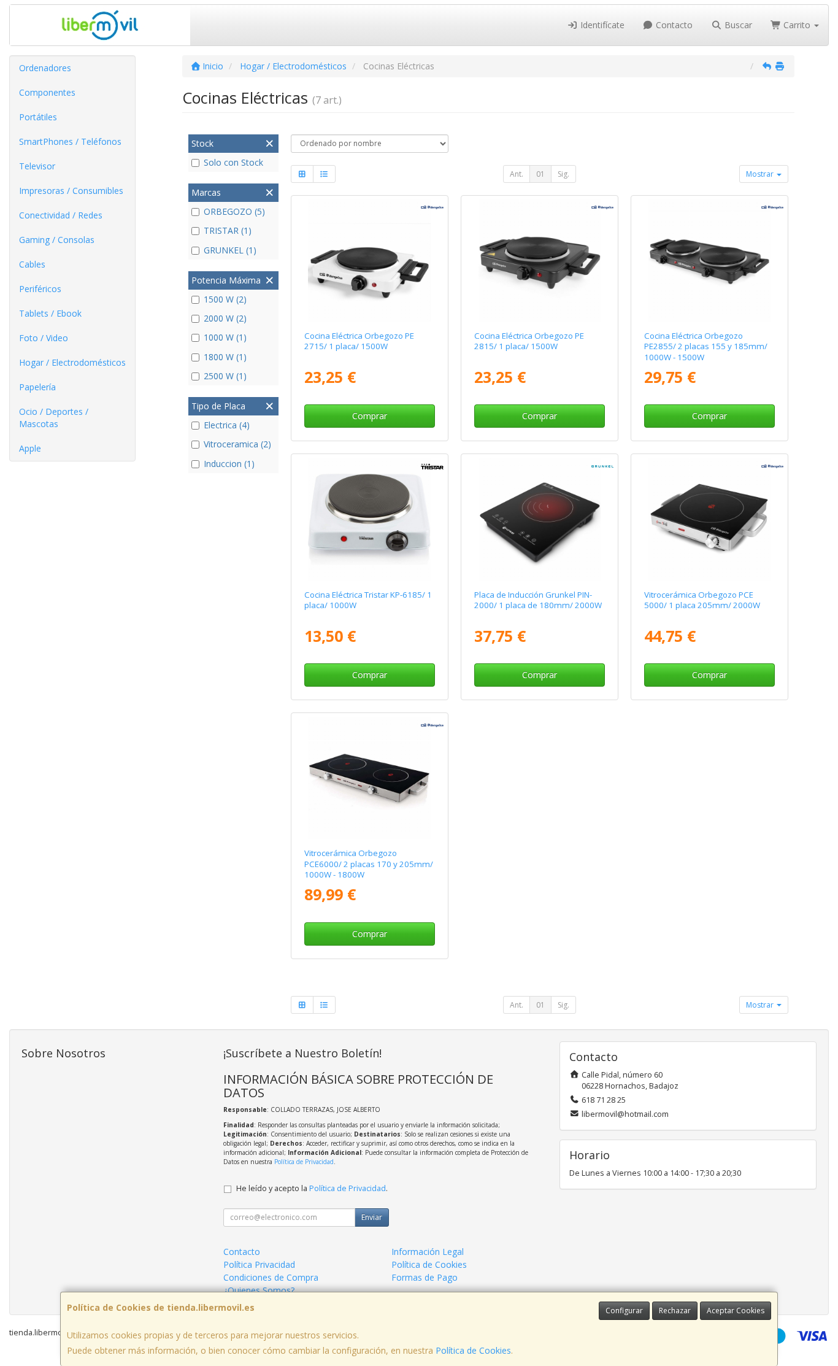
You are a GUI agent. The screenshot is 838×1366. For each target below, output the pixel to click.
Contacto (673, 25)
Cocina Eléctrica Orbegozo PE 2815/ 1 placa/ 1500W (529, 341)
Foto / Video (43, 338)
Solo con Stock (233, 162)
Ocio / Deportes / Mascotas (53, 418)
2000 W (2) (225, 318)
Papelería (37, 387)
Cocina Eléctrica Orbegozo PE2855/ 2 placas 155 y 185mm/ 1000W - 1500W (705, 346)
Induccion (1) (229, 463)
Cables (32, 264)
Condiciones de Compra (270, 1277)
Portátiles (38, 117)
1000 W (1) (225, 337)
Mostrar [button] (760, 174)
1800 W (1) (225, 357)
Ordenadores (45, 68)
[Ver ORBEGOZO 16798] (709, 519)
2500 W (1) (225, 376)
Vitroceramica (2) (237, 444)
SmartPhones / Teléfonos (70, 141)
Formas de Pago (424, 1277)
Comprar (369, 416)
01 (540, 174)
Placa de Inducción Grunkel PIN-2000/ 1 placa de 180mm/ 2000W (538, 600)
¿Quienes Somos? (258, 1290)
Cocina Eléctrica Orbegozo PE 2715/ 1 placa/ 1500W (359, 341)
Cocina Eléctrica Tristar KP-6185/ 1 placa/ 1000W (368, 600)
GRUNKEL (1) (230, 250)
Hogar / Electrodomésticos (72, 362)
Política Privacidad (259, 1264)
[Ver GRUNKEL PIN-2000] (539, 519)
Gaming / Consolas (56, 239)
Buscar (737, 25)
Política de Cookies (473, 1350)
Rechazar (675, 1310)
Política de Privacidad (304, 1161)
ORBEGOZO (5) (234, 211)
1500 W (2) (225, 299)
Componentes (47, 92)
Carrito (797, 25)
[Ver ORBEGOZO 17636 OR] (369, 260)
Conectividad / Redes (60, 215)
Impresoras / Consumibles (71, 190)
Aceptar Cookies (735, 1310)
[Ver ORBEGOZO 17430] (369, 778)
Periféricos (40, 289)
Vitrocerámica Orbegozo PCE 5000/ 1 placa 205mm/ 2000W (702, 600)
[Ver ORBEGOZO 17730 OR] (539, 260)
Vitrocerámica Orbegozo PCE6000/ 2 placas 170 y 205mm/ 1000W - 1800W (368, 863)
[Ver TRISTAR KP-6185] (369, 519)
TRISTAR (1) (228, 230)
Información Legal (427, 1251)
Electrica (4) (227, 425)
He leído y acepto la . (312, 1188)
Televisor (37, 166)
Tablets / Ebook (50, 313)
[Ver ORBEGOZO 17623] (709, 260)
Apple (30, 448)
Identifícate (601, 25)
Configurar (624, 1310)
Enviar (371, 1217)
